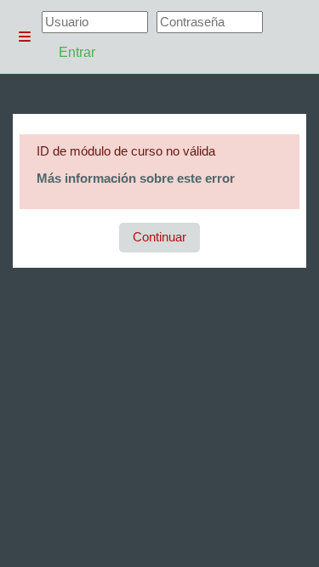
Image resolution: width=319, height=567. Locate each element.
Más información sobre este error (136, 178)
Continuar (159, 237)
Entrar (77, 52)
